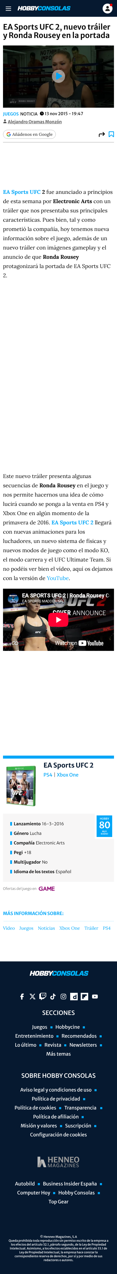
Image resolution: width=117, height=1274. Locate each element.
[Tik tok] (53, 996)
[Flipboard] (84, 996)
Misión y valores (39, 1126)
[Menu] (8, 8)
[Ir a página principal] (43, 8)
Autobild (25, 1184)
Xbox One (68, 775)
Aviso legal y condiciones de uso (56, 1090)
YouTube (58, 578)
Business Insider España (70, 1184)
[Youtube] (95, 996)
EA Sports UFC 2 (72, 522)
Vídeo (9, 928)
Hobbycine (68, 1027)
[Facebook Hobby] (22, 996)
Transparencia (80, 1108)
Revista (52, 1045)
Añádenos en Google (32, 134)
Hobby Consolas (76, 1193)
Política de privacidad (56, 1099)
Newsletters (83, 1045)
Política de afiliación (56, 1117)
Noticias (46, 928)
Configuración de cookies (58, 1135)
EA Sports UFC (21, 191)
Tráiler (91, 928)
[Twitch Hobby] (42, 996)
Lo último (26, 1045)
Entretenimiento (34, 1036)
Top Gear (59, 1202)
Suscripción (78, 1126)
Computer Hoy (33, 1193)
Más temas (58, 1054)
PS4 (48, 775)
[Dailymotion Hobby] (74, 996)
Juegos (11, 114)
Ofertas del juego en (20, 889)
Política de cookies (35, 1108)
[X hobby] (32, 996)
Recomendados (79, 1036)
